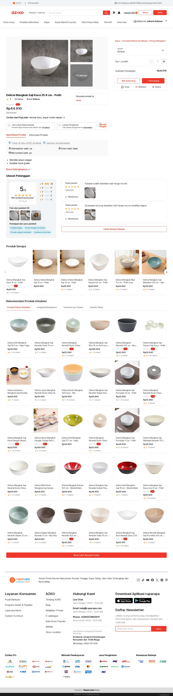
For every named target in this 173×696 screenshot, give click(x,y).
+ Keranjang (153, 81)
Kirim (159, 629)
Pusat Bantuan (12, 599)
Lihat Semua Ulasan (114, 229)
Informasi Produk (38, 135)
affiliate (49, 626)
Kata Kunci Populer (56, 621)
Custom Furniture (14, 615)
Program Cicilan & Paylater (19, 605)
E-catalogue (52, 615)
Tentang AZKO (53, 599)
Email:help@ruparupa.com (87, 608)
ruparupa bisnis (13, 610)
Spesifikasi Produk (16, 134)
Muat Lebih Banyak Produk (86, 555)
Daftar (160, 13)
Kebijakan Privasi (54, 610)
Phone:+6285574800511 (86, 617)
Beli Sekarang (128, 81)
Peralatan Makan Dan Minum (135, 41)
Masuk (145, 13)
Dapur (117, 41)
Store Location (53, 632)
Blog (48, 605)
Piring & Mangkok (157, 41)
